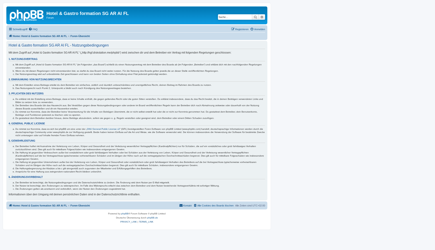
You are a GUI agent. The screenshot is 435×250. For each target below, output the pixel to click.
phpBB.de (152, 217)
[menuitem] (33, 29)
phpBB (124, 213)
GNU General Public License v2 (103, 129)
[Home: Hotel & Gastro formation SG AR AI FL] (26, 14)
